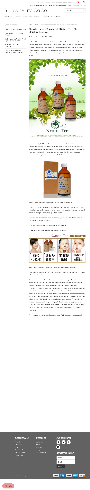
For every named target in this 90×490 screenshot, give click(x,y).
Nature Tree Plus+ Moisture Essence (64, 42)
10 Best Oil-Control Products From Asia (14, 45)
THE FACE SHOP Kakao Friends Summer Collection (13, 51)
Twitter (64, 442)
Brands (58, 17)
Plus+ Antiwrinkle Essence (59, 272)
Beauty (36, 17)
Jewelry (18, 17)
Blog (36, 24)
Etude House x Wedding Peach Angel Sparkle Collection (15, 40)
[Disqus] (57, 346)
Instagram (58, 447)
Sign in (53, 2)
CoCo (25, 10)
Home (30, 24)
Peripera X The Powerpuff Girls (15, 29)
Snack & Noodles (47, 17)
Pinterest (69, 442)
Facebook (58, 442)
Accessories (27, 17)
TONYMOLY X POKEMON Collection (13, 34)
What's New (8, 17)
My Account (40, 2)
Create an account (62, 2)
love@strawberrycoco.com (78, 5)
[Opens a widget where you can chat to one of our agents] (8, 486)
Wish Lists (47, 2)
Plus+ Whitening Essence (37, 272)
